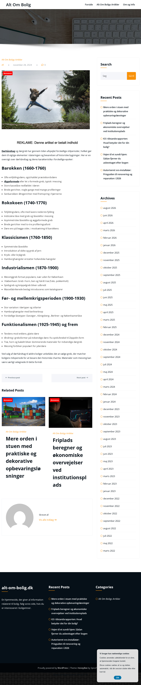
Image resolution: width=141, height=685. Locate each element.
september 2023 (111, 431)
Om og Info (129, 4)
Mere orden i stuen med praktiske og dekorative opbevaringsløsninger (115, 111)
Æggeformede (11, 181)
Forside (89, 4)
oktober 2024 (110, 349)
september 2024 (111, 357)
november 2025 (111, 260)
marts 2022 (109, 550)
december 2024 (111, 334)
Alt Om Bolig (18, 4)
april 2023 (108, 468)
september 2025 (111, 275)
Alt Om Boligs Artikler (108, 4)
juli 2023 (107, 446)
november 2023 (111, 416)
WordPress (63, 668)
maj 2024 (108, 371)
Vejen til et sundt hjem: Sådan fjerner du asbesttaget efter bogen (115, 158)
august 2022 (109, 528)
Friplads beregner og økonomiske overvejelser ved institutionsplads (69, 462)
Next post (81, 377)
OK (117, 677)
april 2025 (108, 312)
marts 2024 (109, 386)
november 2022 (111, 506)
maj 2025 (108, 304)
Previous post (14, 377)
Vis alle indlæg (46, 519)
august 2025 (109, 282)
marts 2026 (109, 230)
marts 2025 (109, 319)
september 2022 (111, 520)
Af (3, 64)
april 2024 (108, 379)
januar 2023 (109, 491)
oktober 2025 (110, 267)
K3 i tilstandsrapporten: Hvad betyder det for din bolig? (116, 142)
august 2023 (109, 438)
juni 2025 (108, 297)
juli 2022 (107, 535)
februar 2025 (110, 327)
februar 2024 (110, 394)
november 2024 (111, 342)
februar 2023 (110, 483)
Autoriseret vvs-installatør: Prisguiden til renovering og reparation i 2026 (117, 174)
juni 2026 (108, 215)
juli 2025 (107, 289)
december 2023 (111, 409)
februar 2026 (110, 237)
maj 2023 (108, 461)
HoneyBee (82, 668)
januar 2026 (109, 245)
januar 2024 (109, 401)
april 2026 (108, 222)
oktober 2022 (110, 513)
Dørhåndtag (8, 151)
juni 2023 (108, 453)
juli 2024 (107, 364)
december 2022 (111, 498)
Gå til (131, 75)
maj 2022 (108, 543)
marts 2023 (109, 476)
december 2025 (111, 252)
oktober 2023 (110, 424)
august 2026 (109, 207)
